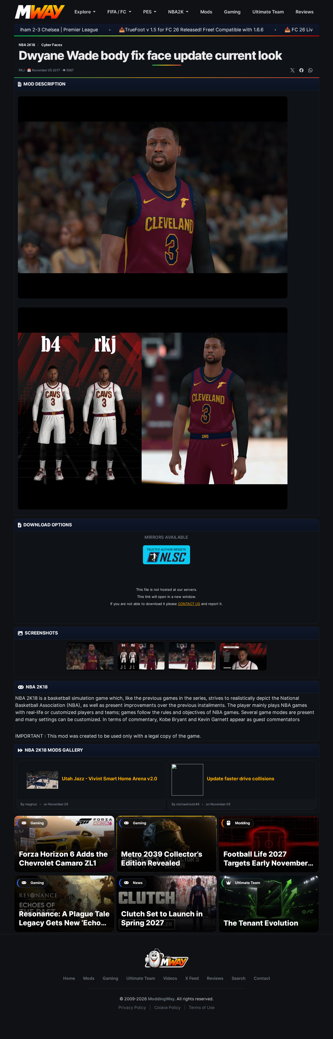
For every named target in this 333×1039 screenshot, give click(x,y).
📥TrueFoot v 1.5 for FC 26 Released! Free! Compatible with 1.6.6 (140, 29)
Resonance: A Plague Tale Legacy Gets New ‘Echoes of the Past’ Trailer (64, 923)
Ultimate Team (268, 11)
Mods (206, 11)
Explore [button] (83, 11)
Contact (262, 978)
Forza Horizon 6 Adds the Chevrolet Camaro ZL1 (63, 858)
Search (239, 978)
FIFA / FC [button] (117, 11)
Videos (170, 978)
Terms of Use (202, 1007)
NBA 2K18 (27, 45)
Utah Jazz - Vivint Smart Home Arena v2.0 (109, 778)
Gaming (232, 11)
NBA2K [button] (176, 11)
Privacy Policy (132, 1007)
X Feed (192, 978)
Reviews (305, 11)
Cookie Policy (167, 1007)
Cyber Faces (51, 45)
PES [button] (148, 11)
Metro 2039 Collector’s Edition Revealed (161, 858)
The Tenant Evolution (260, 923)
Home (69, 978)
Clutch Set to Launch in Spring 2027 (162, 918)
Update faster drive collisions (240, 778)
